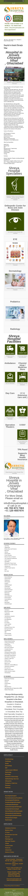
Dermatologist (8, 588)
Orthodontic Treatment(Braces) (11, 664)
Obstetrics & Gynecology (11, 776)
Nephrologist (8, 819)
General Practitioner (17, 798)
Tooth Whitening (8, 645)
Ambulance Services (10, 828)
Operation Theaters (10, 841)
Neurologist (7, 602)
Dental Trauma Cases (9, 669)
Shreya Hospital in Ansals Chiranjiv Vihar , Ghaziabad (14, 484)
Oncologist (17, 802)
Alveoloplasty (7, 672)
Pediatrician (7, 580)
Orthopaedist (7, 581)
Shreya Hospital (8, 718)
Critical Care (8, 850)
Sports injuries (8, 560)
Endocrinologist (8, 591)
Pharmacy (7, 785)
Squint (6, 685)
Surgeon (6, 583)
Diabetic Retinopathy (9, 689)
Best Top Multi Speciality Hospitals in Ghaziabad (14, 714)
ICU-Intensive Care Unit (11, 834)
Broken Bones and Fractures (11, 548)
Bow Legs (7, 571)
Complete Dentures (9, 649)
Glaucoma (7, 680)
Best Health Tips (12, 39)
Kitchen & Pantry (9, 852)
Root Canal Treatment (9, 647)
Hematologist (8, 815)
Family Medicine (8, 599)
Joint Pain (7, 545)
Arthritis (6, 552)
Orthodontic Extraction (9, 666)
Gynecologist (13, 817)
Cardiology (8, 761)
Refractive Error (8, 686)
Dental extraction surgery (10, 671)
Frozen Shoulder (8, 555)
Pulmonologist (8, 597)
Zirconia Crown (8, 661)
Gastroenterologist (8, 589)
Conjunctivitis (7, 683)
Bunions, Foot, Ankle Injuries (11, 564)
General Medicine (8, 577)
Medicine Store (9, 830)
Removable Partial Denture (10, 655)
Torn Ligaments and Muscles (11, 558)
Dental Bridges (8, 650)
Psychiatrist (8, 798)
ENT (6, 767)
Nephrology (8, 772)
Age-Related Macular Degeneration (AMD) (13, 688)
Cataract (6, 681)
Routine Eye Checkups (9, 678)
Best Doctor (20, 716)
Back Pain (7, 550)
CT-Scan (7, 832)
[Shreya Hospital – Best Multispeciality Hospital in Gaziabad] (14, 12)
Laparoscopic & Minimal (11, 770)
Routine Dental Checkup (10, 641)
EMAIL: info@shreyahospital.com (14, 27)
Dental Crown (7, 660)
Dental (6, 763)
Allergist (6, 600)
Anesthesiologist (8, 603)
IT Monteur (21, 895)
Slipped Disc (7, 547)
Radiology (7, 787)
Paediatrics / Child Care (11, 783)
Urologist (7, 808)
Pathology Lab (9, 839)
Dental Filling (7, 644)
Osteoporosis (7, 566)
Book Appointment (10, 29)
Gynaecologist (8, 578)
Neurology (8, 774)
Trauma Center (9, 845)
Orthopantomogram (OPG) (10, 652)
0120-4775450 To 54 (16, 23)
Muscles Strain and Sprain (10, 556)
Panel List (7, 847)
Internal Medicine (8, 596)
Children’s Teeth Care (9, 658)
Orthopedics (8, 781)
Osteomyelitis (7, 553)
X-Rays (7, 843)
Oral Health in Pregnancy (10, 656)
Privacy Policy (7, 885)
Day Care (7, 836)
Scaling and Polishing (9, 642)
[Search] (23, 1)
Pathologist (7, 594)
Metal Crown (7, 663)
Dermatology (8, 765)
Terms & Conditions (15, 885)
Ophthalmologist (8, 584)
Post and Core (8, 667)
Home (6, 39)
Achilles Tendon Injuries (10, 567)
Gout (6, 569)
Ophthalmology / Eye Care (12, 778)
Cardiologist (7, 586)
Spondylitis (7, 561)
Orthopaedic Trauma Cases (10, 563)
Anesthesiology (9, 759)
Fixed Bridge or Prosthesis (10, 653)
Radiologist (7, 592)
